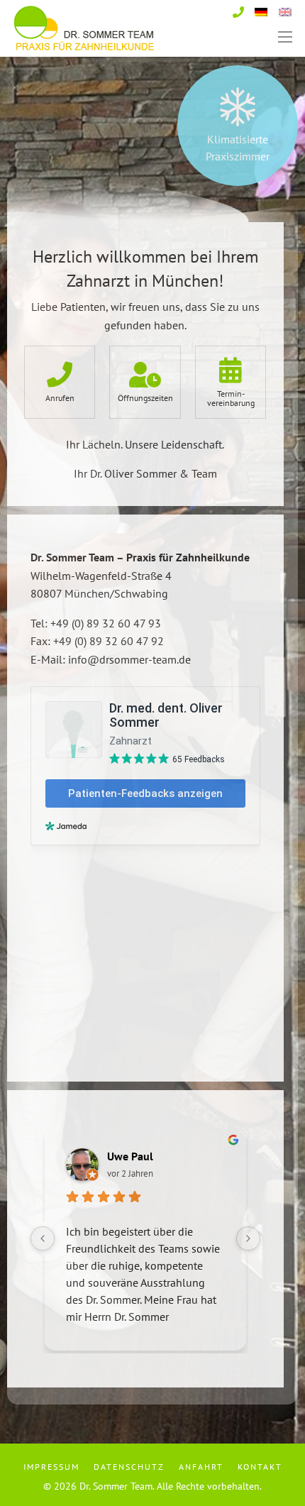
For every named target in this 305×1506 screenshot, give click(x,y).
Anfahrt (201, 1467)
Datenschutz (129, 1467)
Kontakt (260, 1467)
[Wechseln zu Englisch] (285, 10)
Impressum (51, 1467)
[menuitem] (54, 1467)
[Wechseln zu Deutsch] (261, 10)
